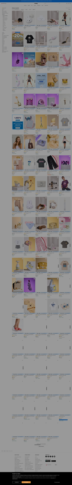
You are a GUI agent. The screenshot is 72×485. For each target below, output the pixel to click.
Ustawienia (17, 482)
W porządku (26, 482)
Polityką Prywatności (14, 478)
